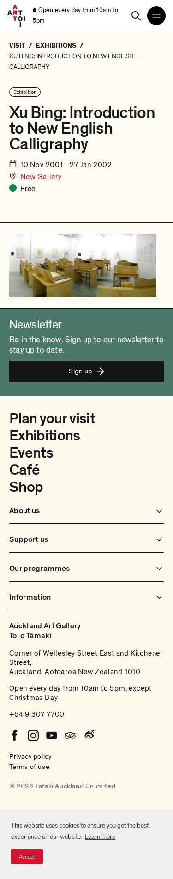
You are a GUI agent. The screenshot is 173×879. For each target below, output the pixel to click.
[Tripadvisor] (70, 735)
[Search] (136, 15)
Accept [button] (27, 856)
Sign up (80, 371)
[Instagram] (33, 735)
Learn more (100, 836)
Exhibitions (44, 436)
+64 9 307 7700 (37, 714)
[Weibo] (88, 735)
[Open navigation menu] (156, 15)
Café (24, 470)
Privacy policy (30, 756)
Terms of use (29, 766)
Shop (26, 487)
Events (31, 453)
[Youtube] (51, 735)
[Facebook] (14, 735)
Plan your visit (52, 419)
